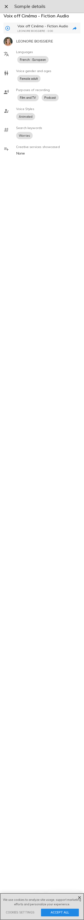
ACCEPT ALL (60, 912)
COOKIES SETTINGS (20, 912)
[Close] (79, 897)
